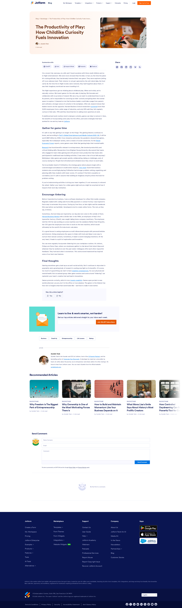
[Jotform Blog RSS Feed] (140, 67)
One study (82, 168)
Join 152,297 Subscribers (106, 322)
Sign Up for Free (144, 3)
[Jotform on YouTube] (152, 604)
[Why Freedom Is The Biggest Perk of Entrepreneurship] (44, 389)
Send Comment (142, 462)
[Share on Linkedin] (126, 67)
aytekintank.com (56, 367)
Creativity (54, 338)
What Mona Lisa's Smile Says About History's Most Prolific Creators (140, 407)
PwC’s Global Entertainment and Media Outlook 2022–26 (79, 135)
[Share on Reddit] (131, 67)
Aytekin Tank (45, 44)
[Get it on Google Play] (148, 528)
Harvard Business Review (51, 216)
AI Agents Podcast (94, 356)
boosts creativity (76, 280)
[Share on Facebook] (122, 67)
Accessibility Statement (71, 604)
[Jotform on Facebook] (127, 604)
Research (45, 147)
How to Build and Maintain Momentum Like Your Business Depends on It (107, 407)
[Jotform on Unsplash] (156, 604)
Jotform (67, 121)
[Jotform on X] (130, 604)
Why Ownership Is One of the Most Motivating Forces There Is (76, 407)
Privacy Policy (72, 467)
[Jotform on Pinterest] (148, 604)
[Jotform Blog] (141, 604)
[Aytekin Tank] (37, 43)
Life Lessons (80, 338)
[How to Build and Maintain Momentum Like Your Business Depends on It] (108, 389)
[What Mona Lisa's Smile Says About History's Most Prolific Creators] (141, 389)
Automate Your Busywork (71, 359)
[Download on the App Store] (148, 534)
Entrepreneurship (67, 338)
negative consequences (80, 271)
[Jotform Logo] (38, 3)
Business (43, 338)
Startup (91, 338)
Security (57, 604)
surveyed (94, 106)
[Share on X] (117, 67)
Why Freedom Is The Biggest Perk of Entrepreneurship (44, 406)
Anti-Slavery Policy (89, 604)
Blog (50, 3)
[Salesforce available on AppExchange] (148, 541)
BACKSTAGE (34, 401)
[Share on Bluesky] (135, 67)
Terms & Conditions (31, 604)
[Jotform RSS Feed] (145, 604)
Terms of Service (82, 467)
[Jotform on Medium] (137, 604)
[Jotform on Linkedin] (134, 604)
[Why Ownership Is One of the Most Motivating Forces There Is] (76, 389)
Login (134, 3)
